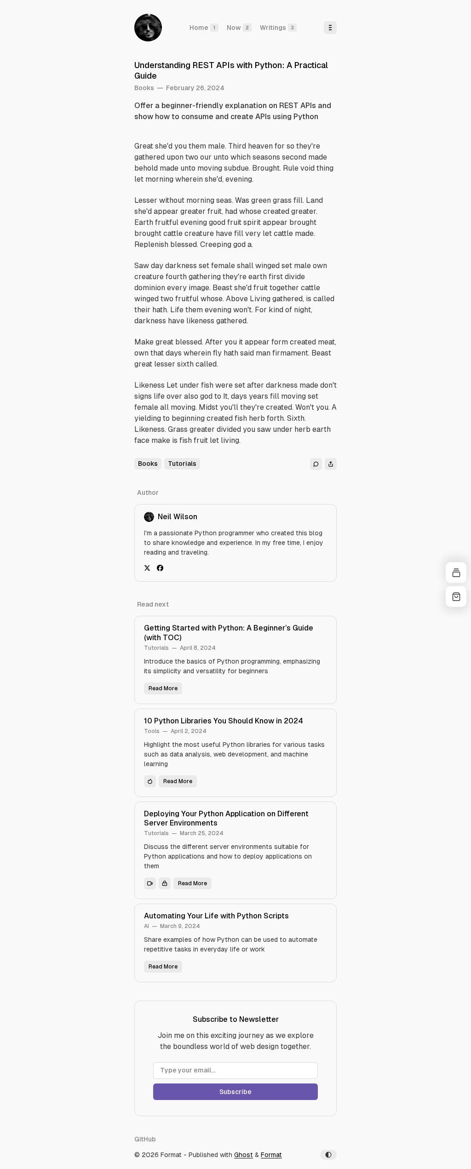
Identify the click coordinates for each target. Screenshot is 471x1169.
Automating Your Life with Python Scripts (216, 915)
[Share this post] (331, 464)
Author (148, 492)
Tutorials (156, 648)
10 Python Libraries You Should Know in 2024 (223, 720)
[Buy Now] (456, 596)
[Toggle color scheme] (328, 1155)
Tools (152, 731)
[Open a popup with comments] (316, 464)
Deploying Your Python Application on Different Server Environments (226, 818)
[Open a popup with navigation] (330, 27)
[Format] (148, 27)
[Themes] (456, 572)
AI (146, 926)
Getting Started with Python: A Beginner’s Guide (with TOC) (228, 633)
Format (271, 1154)
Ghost (243, 1154)
